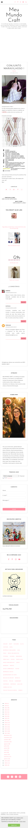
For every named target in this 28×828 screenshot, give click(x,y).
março (6, 754)
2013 (6, 729)
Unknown (8, 325)
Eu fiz (22, 644)
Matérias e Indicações (9, 650)
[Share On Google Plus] (14, 189)
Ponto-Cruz (19, 659)
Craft (10, 644)
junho (5, 748)
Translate (9, 478)
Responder (23, 302)
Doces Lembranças (8, 668)
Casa (18, 650)
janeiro (6, 758)
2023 (6, 707)
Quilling (19, 684)
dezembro (7, 735)
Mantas (12, 665)
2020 (6, 714)
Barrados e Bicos (8, 671)
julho (5, 746)
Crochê (5, 644)
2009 (6, 763)
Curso (18, 662)
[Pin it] (17, 189)
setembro (6, 741)
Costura (5, 647)
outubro (6, 739)
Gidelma (8, 290)
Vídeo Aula (6, 659)
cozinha (12, 656)
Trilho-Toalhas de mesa (10, 690)
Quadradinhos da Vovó (10, 674)
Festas (13, 659)
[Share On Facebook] (10, 189)
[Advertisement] (14, 44)
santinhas (6, 684)
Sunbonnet (18, 681)
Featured (16, 644)
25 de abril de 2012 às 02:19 (11, 327)
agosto (6, 744)
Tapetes (5, 681)
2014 (6, 727)
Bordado (5, 665)
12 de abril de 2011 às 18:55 (11, 308)
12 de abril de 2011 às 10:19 (11, 292)
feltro (17, 668)
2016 (6, 722)
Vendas (20, 690)
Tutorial (5, 656)
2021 (6, 712)
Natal (11, 647)
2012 (6, 731)
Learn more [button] (22, 821)
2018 (6, 718)
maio (5, 750)
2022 (6, 710)
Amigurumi (19, 656)
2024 (6, 705)
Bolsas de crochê (8, 677)
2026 (6, 703)
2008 (6, 765)
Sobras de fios (7, 687)
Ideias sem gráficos (9, 662)
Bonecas (17, 677)
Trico (14, 71)
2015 (6, 724)
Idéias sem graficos (13, 653)
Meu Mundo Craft (14, 15)
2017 (6, 720)
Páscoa (11, 681)
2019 (6, 716)
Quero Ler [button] (14, 825)
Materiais (13, 684)
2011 (6, 733)
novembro (7, 737)
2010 (6, 760)
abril (5, 752)
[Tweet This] (6, 189)
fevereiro (6, 756)
